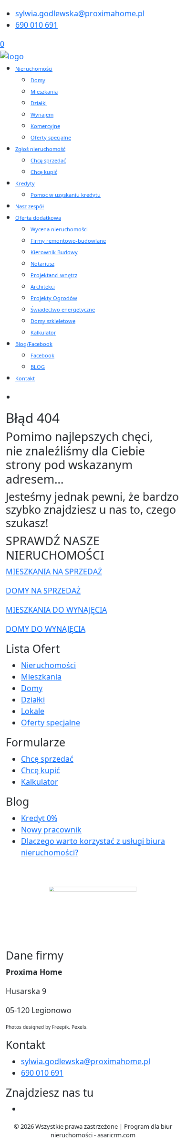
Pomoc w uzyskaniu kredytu (66, 194)
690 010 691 (36, 25)
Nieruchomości (33, 68)
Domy (38, 80)
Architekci (43, 286)
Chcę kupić (44, 171)
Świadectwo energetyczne (63, 309)
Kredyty (25, 183)
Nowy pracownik (51, 829)
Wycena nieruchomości (59, 229)
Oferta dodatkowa (38, 217)
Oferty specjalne (51, 137)
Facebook (42, 355)
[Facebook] (25, 1108)
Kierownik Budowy (54, 252)
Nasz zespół (29, 206)
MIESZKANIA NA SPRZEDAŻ (54, 571)
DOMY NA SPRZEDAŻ (43, 590)
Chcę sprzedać (48, 160)
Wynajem (42, 114)
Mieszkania (44, 91)
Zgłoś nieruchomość (40, 148)
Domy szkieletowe (53, 320)
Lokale (32, 711)
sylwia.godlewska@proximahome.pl (80, 13)
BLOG (38, 366)
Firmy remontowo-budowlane (68, 240)
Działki (39, 103)
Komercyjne (45, 126)
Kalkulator (43, 332)
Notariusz (42, 263)
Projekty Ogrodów (54, 298)
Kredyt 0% (39, 818)
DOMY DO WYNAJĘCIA (45, 629)
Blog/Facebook (33, 343)
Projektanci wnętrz (54, 275)
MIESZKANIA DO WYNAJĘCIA (56, 609)
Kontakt (25, 378)
